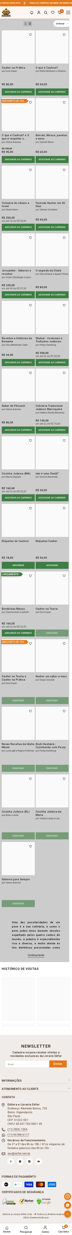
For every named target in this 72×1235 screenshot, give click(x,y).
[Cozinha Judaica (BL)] (18, 791)
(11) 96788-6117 (18, 1134)
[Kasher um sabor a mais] (52, 655)
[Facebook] (11, 1161)
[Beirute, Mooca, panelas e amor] (52, 114)
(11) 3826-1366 (17, 1129)
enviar (58, 1064)
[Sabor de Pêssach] (18, 385)
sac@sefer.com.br (19, 1153)
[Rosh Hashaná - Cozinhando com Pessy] (52, 723)
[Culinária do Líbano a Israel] (18, 182)
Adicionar (18, 565)
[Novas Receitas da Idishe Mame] (18, 723)
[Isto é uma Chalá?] (52, 452)
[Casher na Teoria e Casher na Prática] (18, 655)
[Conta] (39, 12)
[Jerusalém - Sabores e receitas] (18, 250)
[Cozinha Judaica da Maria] (52, 791)
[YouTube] (38, 1161)
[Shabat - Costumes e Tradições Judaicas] (52, 317)
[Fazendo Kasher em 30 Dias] (52, 182)
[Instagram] (20, 1161)
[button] (25, 23)
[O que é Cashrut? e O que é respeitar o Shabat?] (18, 114)
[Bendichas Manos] (18, 588)
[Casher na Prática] (18, 47)
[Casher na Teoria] (52, 588)
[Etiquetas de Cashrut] (18, 520)
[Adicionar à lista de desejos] (30, 34)
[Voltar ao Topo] (67, 1213)
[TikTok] (29, 1161)
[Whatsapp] (67, 1205)
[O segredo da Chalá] (52, 250)
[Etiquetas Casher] (52, 520)
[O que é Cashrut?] (52, 47)
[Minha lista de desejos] (53, 12)
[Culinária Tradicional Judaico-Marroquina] (52, 385)
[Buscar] (46, 13)
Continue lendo (36, 955)
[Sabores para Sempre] (18, 858)
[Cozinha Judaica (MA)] (18, 452)
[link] (18, 1025)
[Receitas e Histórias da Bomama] (18, 317)
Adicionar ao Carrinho (18, 92)
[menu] (68, 12)
